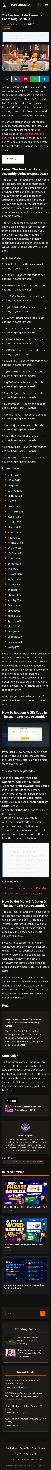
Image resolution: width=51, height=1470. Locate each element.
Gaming (7, 28)
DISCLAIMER (30, 1454)
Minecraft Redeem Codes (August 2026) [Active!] (28, 1339)
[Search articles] (39, 4)
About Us (24, 1448)
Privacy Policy (38, 1448)
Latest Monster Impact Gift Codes (27, 888)
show (18, 159)
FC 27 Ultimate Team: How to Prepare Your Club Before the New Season (23, 1395)
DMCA (18, 1454)
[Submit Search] (42, 1313)
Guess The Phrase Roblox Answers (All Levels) (25, 1206)
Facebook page (37, 1082)
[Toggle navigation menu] (46, 4)
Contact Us (11, 1448)
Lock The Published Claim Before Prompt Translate (21, 1382)
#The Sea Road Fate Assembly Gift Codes (23, 1162)
